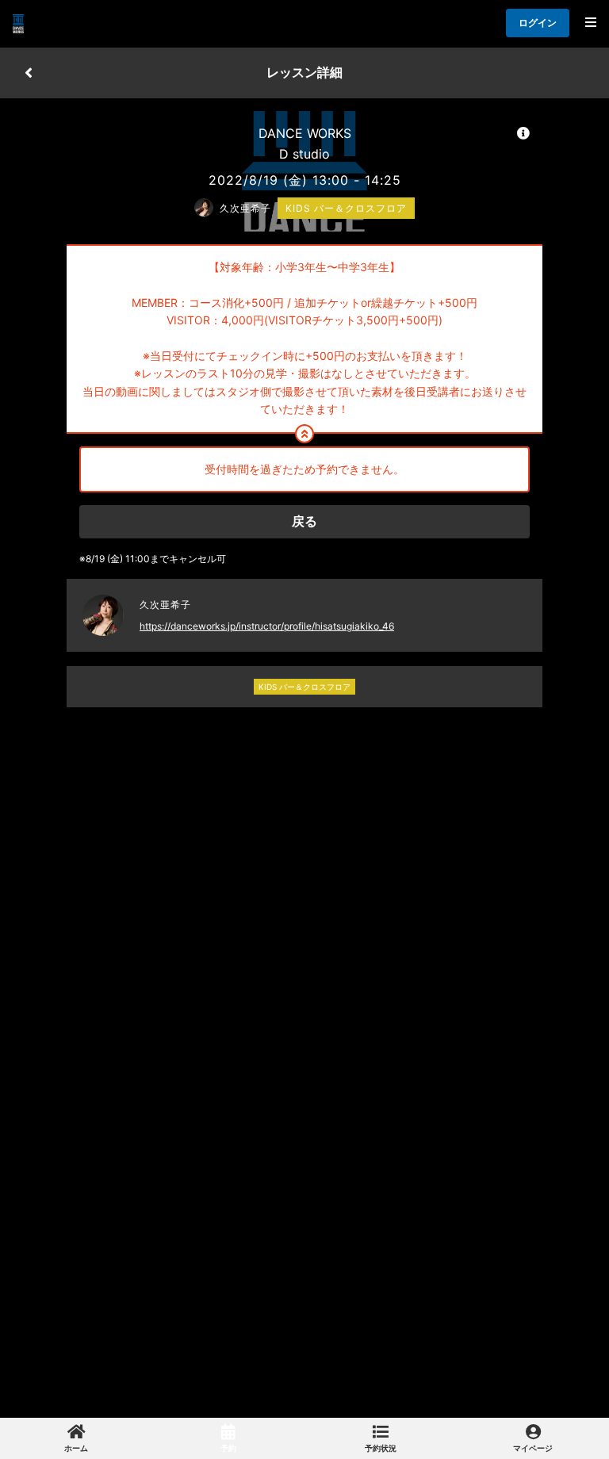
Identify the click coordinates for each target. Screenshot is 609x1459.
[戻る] (28, 73)
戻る (304, 521)
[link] (76, 1438)
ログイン (538, 23)
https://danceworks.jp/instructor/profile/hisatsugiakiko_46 (267, 626)
